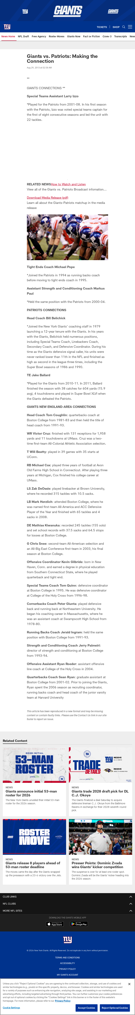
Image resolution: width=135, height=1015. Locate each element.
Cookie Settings (11, 1007)
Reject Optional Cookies (115, 1007)
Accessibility (67, 963)
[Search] (123, 26)
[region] (67, 996)
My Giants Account (67, 974)
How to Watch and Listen (68, 184)
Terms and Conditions (67, 957)
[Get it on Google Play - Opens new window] (79, 925)
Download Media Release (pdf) (47, 197)
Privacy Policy (67, 969)
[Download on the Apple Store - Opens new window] (54, 924)
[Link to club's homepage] (7, 25)
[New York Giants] (67, 940)
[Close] (129, 984)
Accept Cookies (86, 1007)
